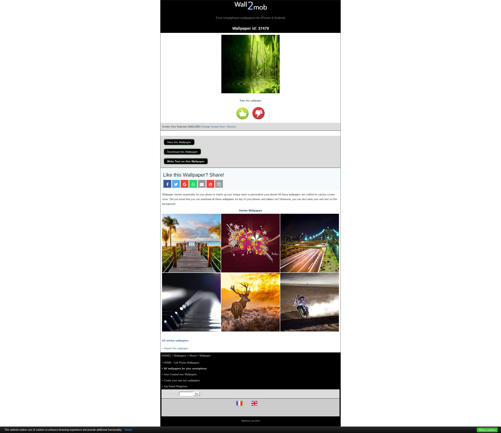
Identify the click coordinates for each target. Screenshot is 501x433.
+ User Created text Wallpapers (179, 374)
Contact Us (275, 412)
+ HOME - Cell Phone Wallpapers (180, 362)
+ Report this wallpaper (175, 348)
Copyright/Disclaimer (245, 412)
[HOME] (166, 355)
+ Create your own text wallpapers (180, 380)
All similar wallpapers (175, 340)
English (261, 406)
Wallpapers (180, 355)
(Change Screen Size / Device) (218, 126)
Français (246, 406)
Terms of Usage (228, 412)
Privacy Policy (262, 412)
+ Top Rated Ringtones (174, 386)
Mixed (192, 355)
